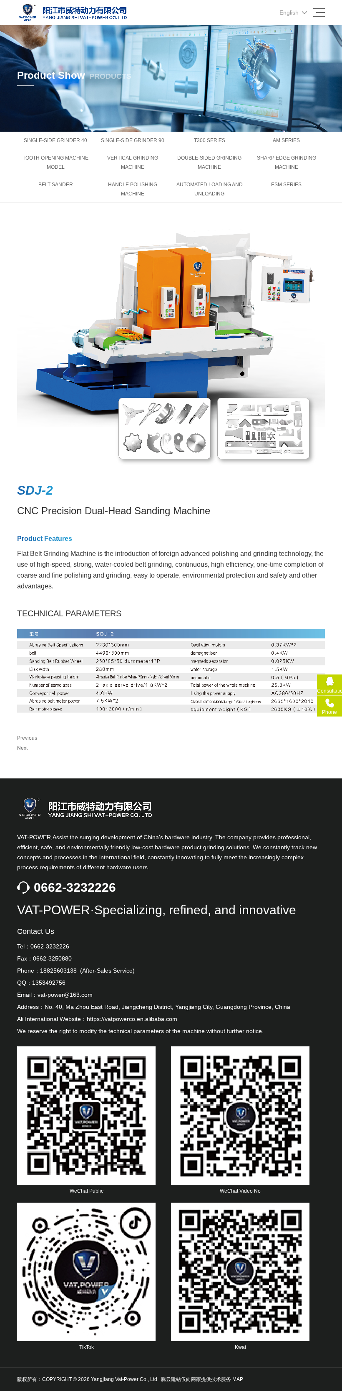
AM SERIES (286, 140)
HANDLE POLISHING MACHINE (132, 189)
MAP (237, 1379)
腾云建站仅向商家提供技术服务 (196, 1379)
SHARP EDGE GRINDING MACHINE (286, 162)
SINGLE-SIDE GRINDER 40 (55, 140)
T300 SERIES (209, 140)
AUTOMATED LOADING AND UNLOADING (209, 189)
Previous (27, 738)
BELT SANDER (55, 185)
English (289, 12)
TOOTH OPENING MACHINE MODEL (55, 162)
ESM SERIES (286, 185)
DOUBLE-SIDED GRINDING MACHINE (209, 162)
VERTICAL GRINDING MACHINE (132, 162)
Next (22, 748)
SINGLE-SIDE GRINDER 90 (132, 140)
